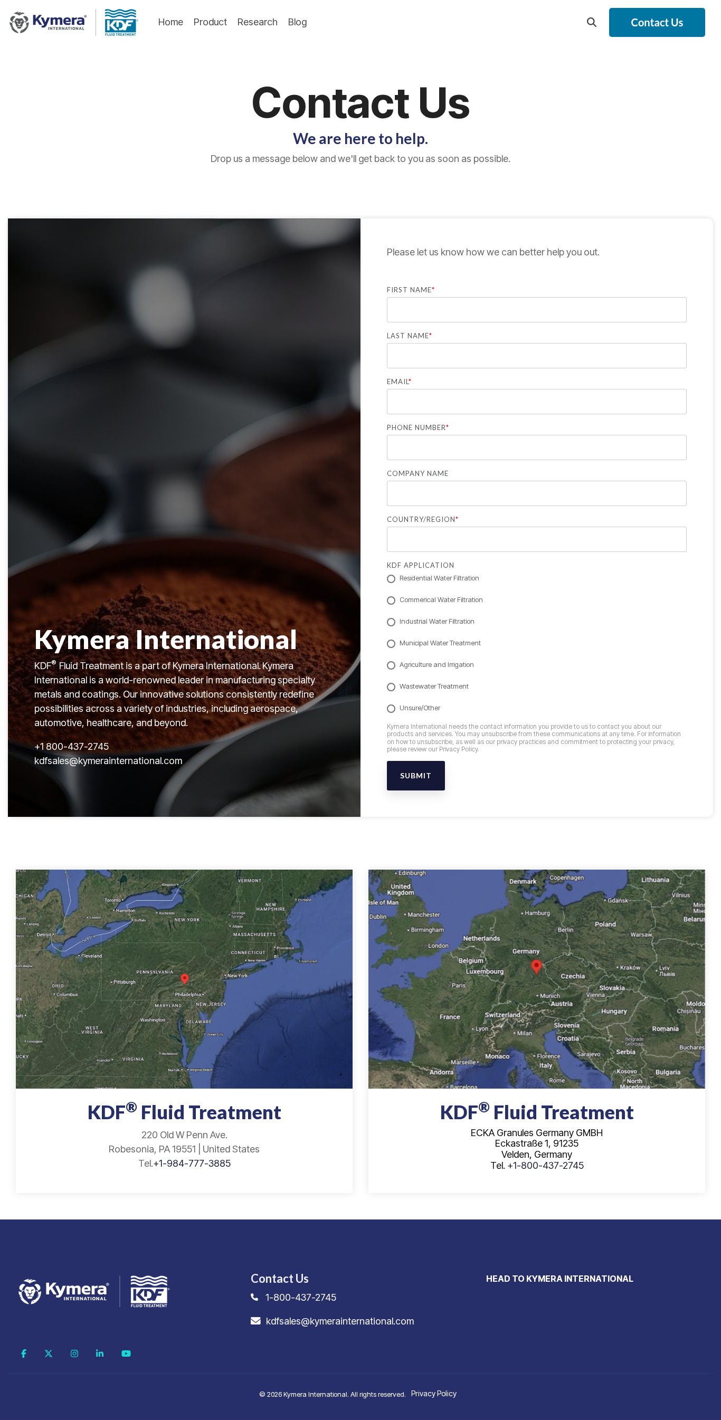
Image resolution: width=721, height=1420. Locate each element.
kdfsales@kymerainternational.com (108, 760)
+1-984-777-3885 (192, 1163)
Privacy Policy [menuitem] (434, 1393)
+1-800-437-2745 (545, 1165)
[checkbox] (537, 644)
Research (258, 21)
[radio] (537, 579)
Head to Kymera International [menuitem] (559, 1278)
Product (210, 21)
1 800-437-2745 (74, 746)
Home (170, 21)
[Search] (592, 22)
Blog (297, 21)
